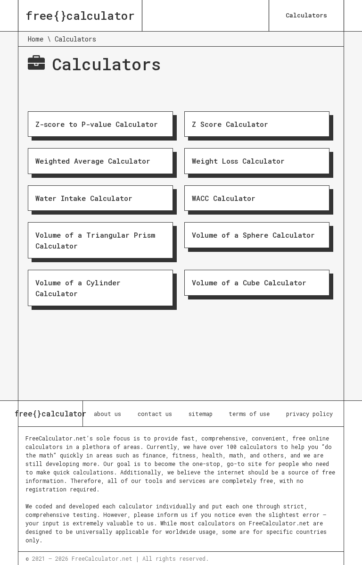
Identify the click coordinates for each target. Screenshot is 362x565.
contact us (155, 413)
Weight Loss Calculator (238, 161)
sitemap (201, 413)
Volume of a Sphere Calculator (253, 235)
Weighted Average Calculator (92, 161)
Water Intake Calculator (83, 198)
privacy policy (309, 413)
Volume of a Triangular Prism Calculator (95, 240)
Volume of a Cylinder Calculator (78, 288)
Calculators (306, 15)
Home (35, 38)
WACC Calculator (223, 198)
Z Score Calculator (230, 124)
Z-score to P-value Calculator (96, 124)
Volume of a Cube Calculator (249, 282)
